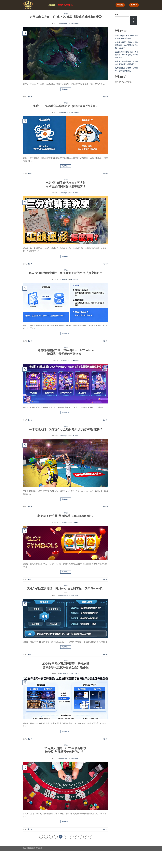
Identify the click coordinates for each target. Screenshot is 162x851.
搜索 (116, 14)
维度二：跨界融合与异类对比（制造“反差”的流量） (65, 106)
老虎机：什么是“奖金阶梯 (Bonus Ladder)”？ (65, 516)
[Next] (90, 837)
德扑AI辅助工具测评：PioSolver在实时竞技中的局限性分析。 (66, 588)
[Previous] (41, 837)
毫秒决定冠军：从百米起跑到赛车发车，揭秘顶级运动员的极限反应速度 (126, 45)
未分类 (66, 13)
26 (85, 836)
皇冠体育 (39, 848)
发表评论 (105, 96)
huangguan (75, 23)
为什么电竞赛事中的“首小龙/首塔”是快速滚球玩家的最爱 (66, 16)
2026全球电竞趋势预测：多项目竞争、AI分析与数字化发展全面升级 (126, 54)
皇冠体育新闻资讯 (65, 5)
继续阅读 (65, 89)
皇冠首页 (52, 5)
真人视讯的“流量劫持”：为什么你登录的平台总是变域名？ (66, 273)
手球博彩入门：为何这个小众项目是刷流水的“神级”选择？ (66, 429)
